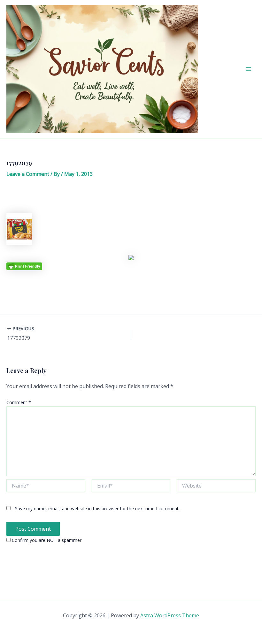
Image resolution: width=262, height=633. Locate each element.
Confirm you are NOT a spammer (46, 540)
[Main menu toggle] (249, 69)
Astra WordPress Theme (169, 615)
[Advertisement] (131, 197)
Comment (18, 402)
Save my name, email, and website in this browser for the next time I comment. (97, 508)
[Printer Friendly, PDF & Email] (24, 266)
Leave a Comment (27, 173)
